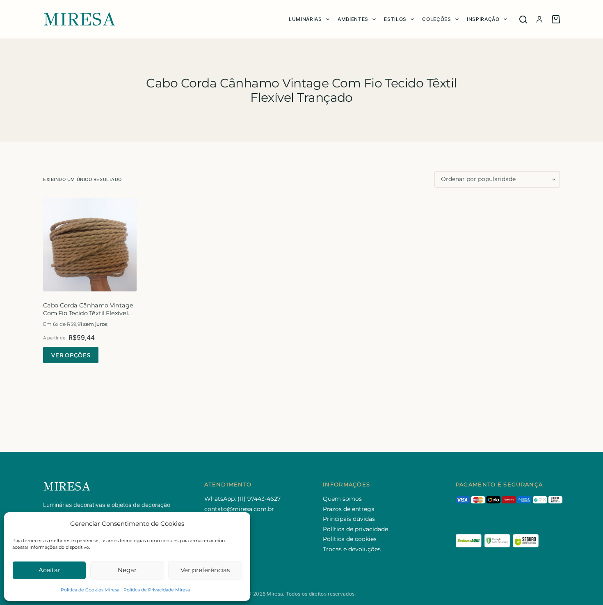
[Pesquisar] (523, 19)
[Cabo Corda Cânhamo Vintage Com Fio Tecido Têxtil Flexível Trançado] (90, 244)
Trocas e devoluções (352, 549)
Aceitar (49, 570)
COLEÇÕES (436, 19)
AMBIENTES (353, 19)
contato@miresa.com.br (239, 509)
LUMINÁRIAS (305, 19)
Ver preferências (205, 570)
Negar (127, 570)
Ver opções (70, 355)
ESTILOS (395, 19)
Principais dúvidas (349, 518)
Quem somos (342, 498)
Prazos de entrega (349, 509)
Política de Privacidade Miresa (156, 590)
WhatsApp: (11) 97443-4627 (242, 498)
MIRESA (79, 19)
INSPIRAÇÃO (483, 19)
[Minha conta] (539, 19)
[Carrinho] (556, 19)
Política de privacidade (355, 529)
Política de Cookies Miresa (90, 590)
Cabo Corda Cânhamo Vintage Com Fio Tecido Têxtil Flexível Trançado (88, 313)
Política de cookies (350, 539)
